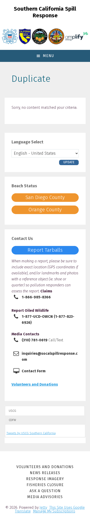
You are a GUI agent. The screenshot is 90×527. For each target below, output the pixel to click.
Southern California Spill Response (45, 12)
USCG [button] (12, 410)
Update (69, 162)
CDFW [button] (12, 420)
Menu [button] (48, 56)
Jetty (43, 507)
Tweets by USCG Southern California (31, 433)
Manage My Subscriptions (54, 511)
